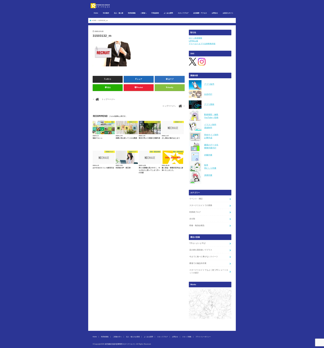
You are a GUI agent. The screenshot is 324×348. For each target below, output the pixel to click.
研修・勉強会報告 (197, 225)
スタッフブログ (183, 13)
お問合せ (215, 13)
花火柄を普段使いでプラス (200, 250)
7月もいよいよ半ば (197, 243)
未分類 (192, 219)
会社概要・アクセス (200, 13)
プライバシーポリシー (203, 337)
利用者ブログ (195, 212)
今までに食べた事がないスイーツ (203, 257)
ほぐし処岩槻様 (195, 38)
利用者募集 (132, 13)
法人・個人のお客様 (133, 337)
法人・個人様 (118, 13)
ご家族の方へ (117, 337)
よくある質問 (168, 13)
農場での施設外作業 (197, 263)
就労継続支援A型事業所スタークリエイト (120, 344)
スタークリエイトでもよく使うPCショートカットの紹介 (208, 271)
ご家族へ (143, 13)
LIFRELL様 (193, 41)
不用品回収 (155, 13)
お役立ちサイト (228, 13)
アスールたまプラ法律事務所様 (202, 44)
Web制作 (106, 13)
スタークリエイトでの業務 (200, 205)
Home (96, 13)
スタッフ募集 (186, 337)
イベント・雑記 (196, 199)
